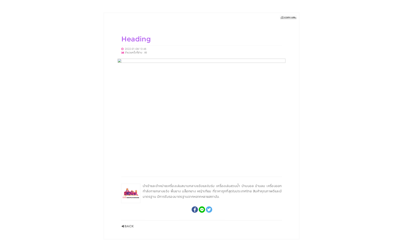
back (127, 226)
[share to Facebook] (195, 209)
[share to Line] (202, 209)
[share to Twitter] (209, 209)
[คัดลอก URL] (288, 17)
